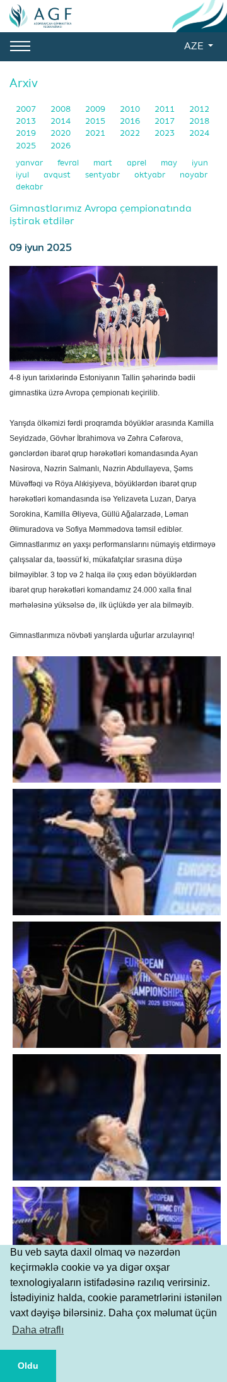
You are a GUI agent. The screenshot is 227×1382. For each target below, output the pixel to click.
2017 (165, 121)
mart (103, 163)
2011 (165, 109)
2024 (199, 133)
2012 (199, 109)
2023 (165, 133)
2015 (96, 121)
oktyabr (150, 175)
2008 (61, 109)
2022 (131, 133)
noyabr (193, 175)
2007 (27, 109)
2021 (96, 133)
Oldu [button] (28, 1366)
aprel (137, 163)
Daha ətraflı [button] (38, 1330)
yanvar (30, 163)
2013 (27, 121)
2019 (27, 133)
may (170, 163)
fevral (69, 163)
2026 (60, 146)
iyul (23, 175)
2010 (131, 109)
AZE (195, 47)
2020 (61, 133)
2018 (199, 121)
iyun (200, 163)
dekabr (29, 187)
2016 (131, 121)
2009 (96, 109)
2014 (61, 121)
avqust (58, 175)
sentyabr (103, 175)
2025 (27, 146)
